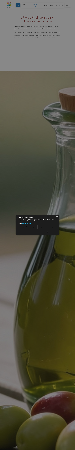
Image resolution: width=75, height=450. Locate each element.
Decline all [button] (41, 232)
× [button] (57, 216)
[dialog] (37, 225)
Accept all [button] (51, 232)
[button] (22, 232)
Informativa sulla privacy (26, 223)
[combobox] (56, 216)
